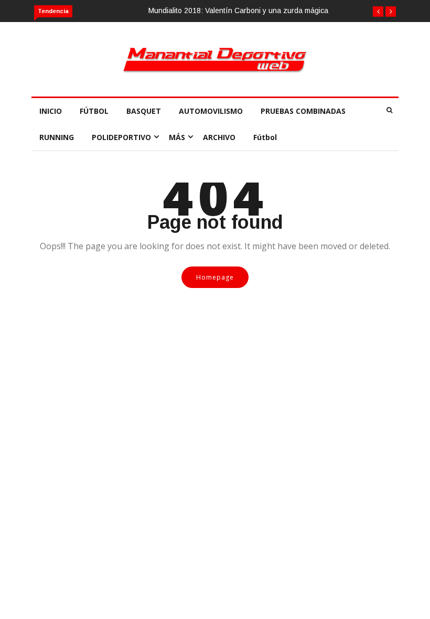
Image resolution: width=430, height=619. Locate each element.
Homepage (215, 277)
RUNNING (56, 137)
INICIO (50, 111)
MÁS (177, 137)
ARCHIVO (219, 137)
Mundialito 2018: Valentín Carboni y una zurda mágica (238, 10)
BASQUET (143, 111)
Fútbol (265, 137)
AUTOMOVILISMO (211, 111)
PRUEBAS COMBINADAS (303, 111)
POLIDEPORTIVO (121, 137)
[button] (378, 11)
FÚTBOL (94, 111)
